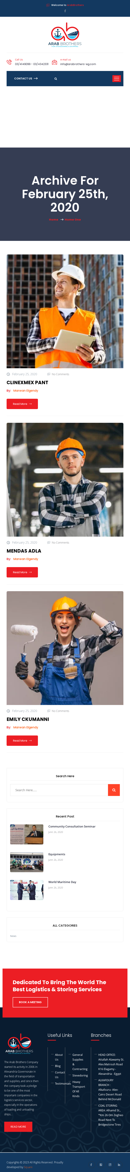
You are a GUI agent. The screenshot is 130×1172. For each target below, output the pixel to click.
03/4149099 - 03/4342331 (32, 64)
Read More (20, 404)
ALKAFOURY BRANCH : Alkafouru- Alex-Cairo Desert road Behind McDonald (110, 1089)
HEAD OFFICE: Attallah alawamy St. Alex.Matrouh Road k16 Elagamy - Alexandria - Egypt (111, 1064)
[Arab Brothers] (65, 35)
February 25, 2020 (24, 374)
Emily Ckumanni (28, 719)
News (13, 936)
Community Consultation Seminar (71, 826)
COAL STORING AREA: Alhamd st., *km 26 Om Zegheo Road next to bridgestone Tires (110, 1115)
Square (28, 1167)
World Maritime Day (62, 882)
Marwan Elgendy (25, 390)
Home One (73, 220)
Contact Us (23, 78)
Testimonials (63, 1083)
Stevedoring (80, 1075)
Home (54, 220)
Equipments (56, 854)
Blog (58, 1066)
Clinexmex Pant (27, 382)
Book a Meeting (30, 1002)
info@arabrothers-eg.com (78, 64)
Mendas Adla (24, 551)
